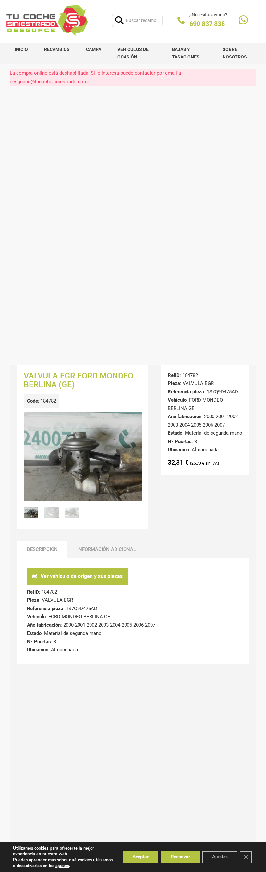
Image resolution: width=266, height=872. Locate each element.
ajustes (62, 866)
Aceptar (140, 857)
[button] (133, 420)
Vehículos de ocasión (133, 53)
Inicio (21, 49)
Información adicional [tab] (106, 549)
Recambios (57, 49)
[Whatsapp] (243, 21)
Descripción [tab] (42, 549)
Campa (93, 49)
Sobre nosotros (235, 53)
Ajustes (220, 857)
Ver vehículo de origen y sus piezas (82, 576)
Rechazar (180, 857)
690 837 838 (207, 24)
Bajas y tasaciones (186, 53)
